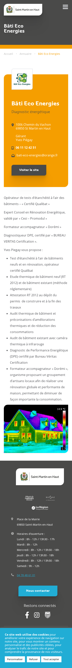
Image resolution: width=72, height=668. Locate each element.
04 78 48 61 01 (26, 575)
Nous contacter (38, 591)
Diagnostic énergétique (31, 112)
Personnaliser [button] (15, 659)
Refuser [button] (33, 659)
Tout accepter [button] (51, 659)
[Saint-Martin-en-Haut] (23, 10)
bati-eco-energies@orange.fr (37, 155)
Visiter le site (29, 170)
